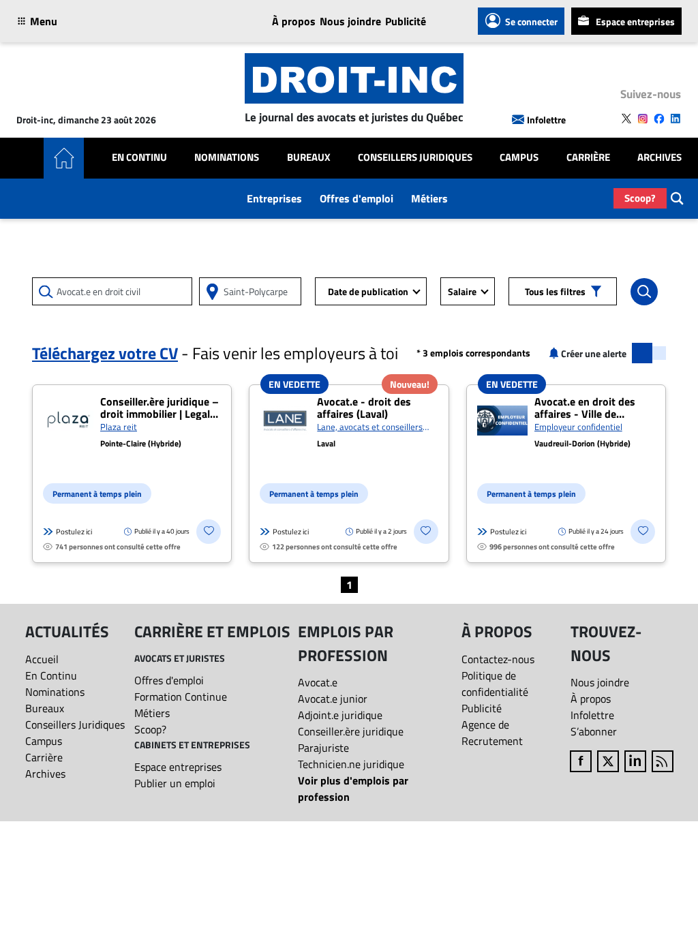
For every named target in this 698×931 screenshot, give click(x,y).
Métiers (429, 198)
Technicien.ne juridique (351, 764)
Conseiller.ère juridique (351, 731)
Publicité (405, 21)
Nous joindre (350, 21)
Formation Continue (180, 696)
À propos (294, 21)
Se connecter (531, 21)
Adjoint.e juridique (340, 715)
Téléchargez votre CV (105, 353)
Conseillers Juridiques (415, 157)
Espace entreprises (635, 21)
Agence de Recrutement (492, 732)
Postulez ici (74, 531)
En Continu (139, 157)
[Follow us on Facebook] (659, 118)
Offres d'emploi (356, 198)
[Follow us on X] (626, 118)
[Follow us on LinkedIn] (675, 118)
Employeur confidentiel (578, 426)
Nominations (226, 157)
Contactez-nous (497, 659)
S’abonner (594, 731)
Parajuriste (323, 747)
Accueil (42, 659)
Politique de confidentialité (494, 683)
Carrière (588, 157)
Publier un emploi (174, 783)
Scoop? (640, 198)
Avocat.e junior (332, 698)
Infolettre (546, 119)
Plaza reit (118, 426)
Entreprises (274, 198)
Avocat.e (317, 682)
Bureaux (309, 157)
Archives (659, 157)
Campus (519, 157)
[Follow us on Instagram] (643, 118)
